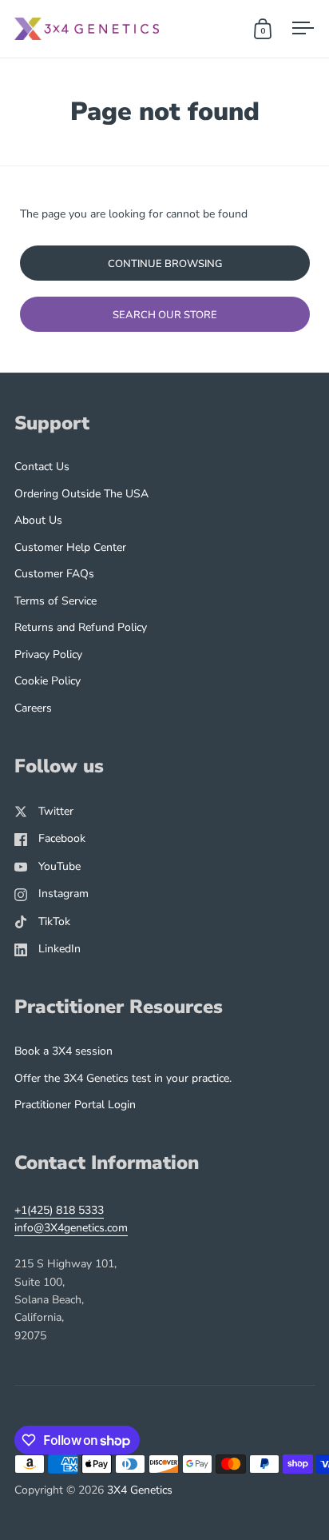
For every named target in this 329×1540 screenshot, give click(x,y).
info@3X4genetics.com (71, 1227)
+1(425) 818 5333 (59, 1210)
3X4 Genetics (139, 1490)
